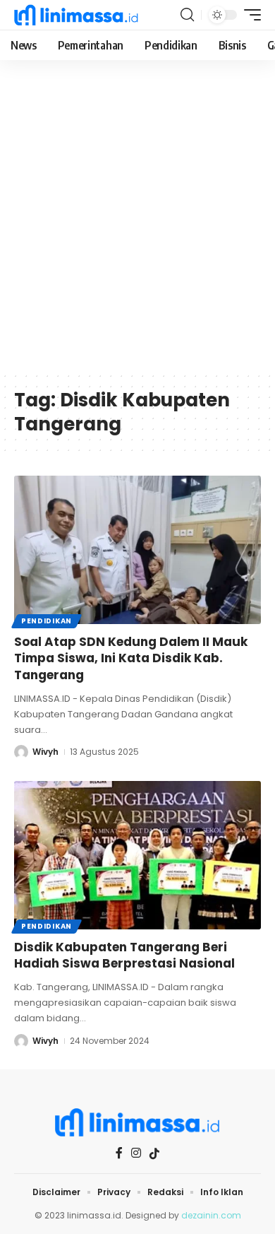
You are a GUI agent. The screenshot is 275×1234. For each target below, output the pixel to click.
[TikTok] (154, 1153)
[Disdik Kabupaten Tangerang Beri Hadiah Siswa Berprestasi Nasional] (137, 855)
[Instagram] (136, 1153)
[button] (187, 15)
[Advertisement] (137, 226)
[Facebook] (119, 1153)
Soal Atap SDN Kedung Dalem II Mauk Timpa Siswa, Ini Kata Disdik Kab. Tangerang (131, 658)
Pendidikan (46, 621)
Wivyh (45, 752)
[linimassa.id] (76, 14)
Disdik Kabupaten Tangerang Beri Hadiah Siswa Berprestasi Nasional (124, 955)
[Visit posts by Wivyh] (21, 752)
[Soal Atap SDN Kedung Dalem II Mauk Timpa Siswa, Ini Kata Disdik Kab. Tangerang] (137, 550)
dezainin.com (211, 1215)
